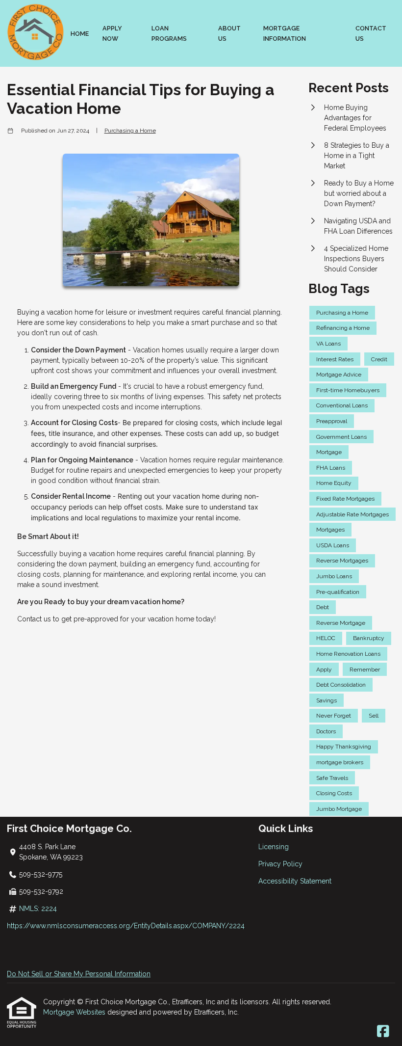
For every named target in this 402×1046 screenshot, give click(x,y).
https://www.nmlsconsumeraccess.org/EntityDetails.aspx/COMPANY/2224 (126, 926)
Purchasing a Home (130, 130)
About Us (229, 33)
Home (80, 33)
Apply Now (112, 33)
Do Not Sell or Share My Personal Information (79, 974)
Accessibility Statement (294, 881)
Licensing (273, 847)
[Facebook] (383, 1031)
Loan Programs (169, 33)
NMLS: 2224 (38, 908)
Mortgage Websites (75, 1012)
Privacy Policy (280, 864)
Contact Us (370, 33)
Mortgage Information (284, 33)
